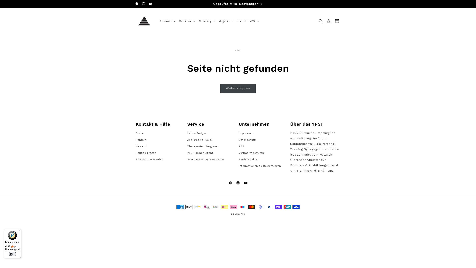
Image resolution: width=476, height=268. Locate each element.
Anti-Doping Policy (200, 139)
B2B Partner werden (149, 159)
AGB (242, 146)
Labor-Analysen (197, 133)
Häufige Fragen (146, 152)
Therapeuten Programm (203, 146)
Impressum (246, 133)
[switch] (12, 254)
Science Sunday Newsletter (205, 159)
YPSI (243, 214)
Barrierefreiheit (249, 159)
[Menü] (19, 231)
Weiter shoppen (238, 88)
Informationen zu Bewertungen (260, 165)
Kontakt (141, 139)
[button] (167, 21)
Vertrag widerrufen (251, 152)
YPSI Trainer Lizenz (200, 152)
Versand (141, 146)
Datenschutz (247, 139)
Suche (140, 133)
